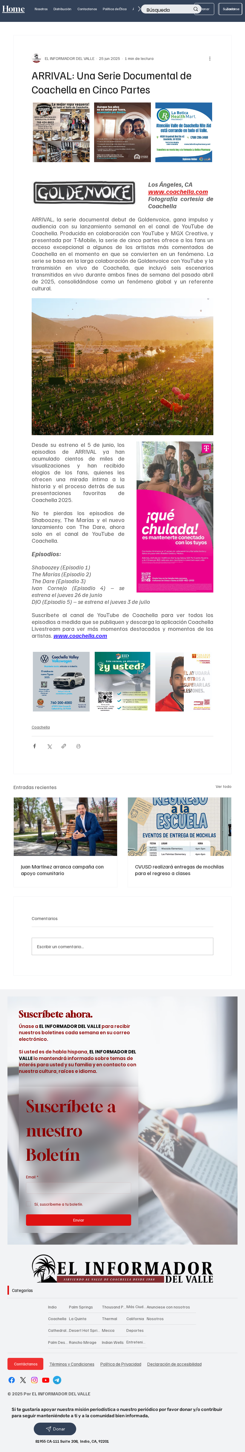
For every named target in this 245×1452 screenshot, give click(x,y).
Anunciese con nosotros (168, 1306)
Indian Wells (113, 1342)
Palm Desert (58, 1342)
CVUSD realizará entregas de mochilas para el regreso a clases (179, 869)
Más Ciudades (136, 1306)
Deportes (135, 1330)
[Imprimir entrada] (78, 746)
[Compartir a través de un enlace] (64, 746)
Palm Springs (81, 1306)
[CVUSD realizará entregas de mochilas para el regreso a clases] (179, 826)
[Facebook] (11, 1380)
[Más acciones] (209, 58)
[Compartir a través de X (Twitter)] (49, 746)
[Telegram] (57, 1380)
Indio (52, 1306)
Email (32, 1176)
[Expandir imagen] (83, 110)
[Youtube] (46, 1380)
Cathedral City (58, 1330)
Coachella (41, 726)
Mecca (108, 1330)
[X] (23, 1380)
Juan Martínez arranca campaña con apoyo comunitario (62, 869)
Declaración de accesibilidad (174, 1364)
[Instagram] (34, 1380)
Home (13, 8)
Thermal (109, 1318)
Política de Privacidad (120, 1364)
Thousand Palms (114, 1306)
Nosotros (155, 1318)
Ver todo (224, 786)
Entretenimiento (136, 1341)
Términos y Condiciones (71, 1364)
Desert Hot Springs (85, 1330)
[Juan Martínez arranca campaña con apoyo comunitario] (65, 826)
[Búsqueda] (195, 8)
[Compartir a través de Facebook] (34, 746)
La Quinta (77, 1318)
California (135, 1318)
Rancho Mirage (83, 1342)
